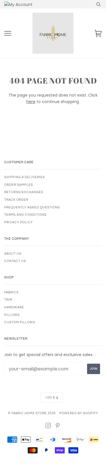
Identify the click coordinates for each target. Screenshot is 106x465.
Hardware (14, 307)
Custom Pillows (19, 322)
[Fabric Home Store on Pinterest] (58, 426)
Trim (8, 299)
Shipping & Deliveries (24, 177)
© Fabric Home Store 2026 (32, 413)
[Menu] (7, 33)
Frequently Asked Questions (32, 207)
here (30, 101)
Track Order (16, 199)
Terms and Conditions (25, 214)
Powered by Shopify (78, 413)
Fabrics (11, 292)
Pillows (12, 314)
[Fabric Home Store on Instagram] (48, 426)
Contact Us (15, 261)
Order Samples (18, 184)
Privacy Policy (18, 222)
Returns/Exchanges (23, 192)
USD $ (50, 397)
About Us (12, 253)
